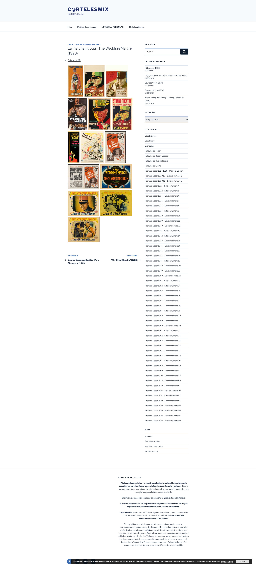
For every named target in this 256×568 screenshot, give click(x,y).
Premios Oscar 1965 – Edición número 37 (163, 351)
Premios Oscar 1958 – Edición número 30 (163, 316)
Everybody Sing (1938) (154, 90)
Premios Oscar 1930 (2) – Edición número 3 (163, 181)
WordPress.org (151, 451)
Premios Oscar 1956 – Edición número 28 (163, 306)
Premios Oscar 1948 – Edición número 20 (163, 266)
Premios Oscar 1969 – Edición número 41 (162, 370)
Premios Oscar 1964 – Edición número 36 (163, 345)
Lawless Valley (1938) (154, 83)
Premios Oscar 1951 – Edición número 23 (162, 281)
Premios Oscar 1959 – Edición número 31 (162, 320)
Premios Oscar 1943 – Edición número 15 (162, 241)
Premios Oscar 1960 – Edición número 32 (163, 326)
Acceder (148, 436)
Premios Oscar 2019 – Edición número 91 (162, 386)
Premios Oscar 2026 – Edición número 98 (163, 420)
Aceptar (242, 561)
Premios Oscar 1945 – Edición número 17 (162, 251)
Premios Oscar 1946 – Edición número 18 (162, 256)
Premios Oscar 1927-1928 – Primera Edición (164, 171)
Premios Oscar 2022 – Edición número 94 (163, 401)
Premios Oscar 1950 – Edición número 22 (163, 276)
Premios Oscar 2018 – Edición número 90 (163, 380)
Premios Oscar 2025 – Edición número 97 (163, 415)
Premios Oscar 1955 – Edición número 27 (162, 301)
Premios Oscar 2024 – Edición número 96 (163, 410)
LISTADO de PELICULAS (112, 27)
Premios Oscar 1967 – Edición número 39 (163, 361)
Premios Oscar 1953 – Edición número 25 (163, 291)
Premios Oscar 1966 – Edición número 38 (163, 355)
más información (227, 561)
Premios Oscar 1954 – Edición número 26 (163, 295)
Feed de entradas (152, 441)
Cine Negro (150, 141)
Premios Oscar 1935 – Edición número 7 (162, 201)
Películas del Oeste (153, 166)
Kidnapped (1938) (152, 68)
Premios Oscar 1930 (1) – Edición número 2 (163, 176)
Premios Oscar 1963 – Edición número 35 (163, 341)
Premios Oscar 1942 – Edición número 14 (162, 236)
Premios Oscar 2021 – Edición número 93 (163, 395)
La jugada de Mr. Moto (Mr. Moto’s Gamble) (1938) (166, 75)
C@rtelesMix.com (136, 27)
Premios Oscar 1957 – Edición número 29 (162, 311)
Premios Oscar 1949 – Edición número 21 (162, 271)
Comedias (149, 146)
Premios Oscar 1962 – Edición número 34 (163, 336)
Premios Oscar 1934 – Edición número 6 (162, 196)
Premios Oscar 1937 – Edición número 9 (162, 211)
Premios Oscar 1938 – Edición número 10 (163, 216)
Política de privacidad (86, 27)
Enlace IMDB (74, 60)
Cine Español (150, 136)
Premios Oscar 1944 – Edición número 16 (162, 246)
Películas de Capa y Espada (156, 156)
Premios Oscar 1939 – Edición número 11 (162, 221)
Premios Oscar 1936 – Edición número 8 (162, 206)
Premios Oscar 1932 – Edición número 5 (162, 191)
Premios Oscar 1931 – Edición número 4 (162, 186)
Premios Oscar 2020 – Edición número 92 (163, 390)
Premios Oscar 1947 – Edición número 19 (162, 261)
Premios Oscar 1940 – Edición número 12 (162, 226)
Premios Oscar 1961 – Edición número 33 (162, 330)
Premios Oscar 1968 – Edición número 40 (163, 366)
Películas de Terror (153, 151)
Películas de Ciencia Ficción (156, 161)
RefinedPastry (93, 44)
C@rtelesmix (88, 9)
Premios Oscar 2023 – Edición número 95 (163, 405)
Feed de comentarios (154, 446)
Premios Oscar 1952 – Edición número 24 (162, 286)
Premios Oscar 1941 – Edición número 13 (162, 231)
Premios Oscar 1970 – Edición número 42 (163, 376)
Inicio (69, 27)
